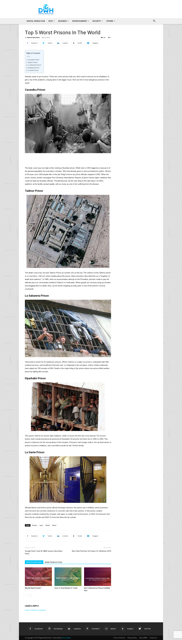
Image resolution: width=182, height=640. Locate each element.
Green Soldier (66, 638)
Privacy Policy (132, 638)
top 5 (41, 525)
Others (109, 21)
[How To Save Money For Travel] (67, 576)
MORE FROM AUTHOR (53, 562)
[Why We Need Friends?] (38, 576)
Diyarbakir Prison (33, 68)
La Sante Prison (33, 70)
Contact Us (153, 638)
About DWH (143, 638)
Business (62, 21)
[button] (154, 21)
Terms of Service (119, 638)
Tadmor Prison (33, 62)
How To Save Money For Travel (65, 588)
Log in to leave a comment (35, 610)
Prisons (34, 525)
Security (96, 21)
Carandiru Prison (33, 60)
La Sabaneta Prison (34, 65)
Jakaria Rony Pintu (33, 37)
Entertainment (79, 21)
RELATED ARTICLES (34, 562)
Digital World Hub (36, 21)
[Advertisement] (112, 9)
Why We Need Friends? (33, 588)
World (48, 525)
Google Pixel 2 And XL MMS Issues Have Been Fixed (43, 552)
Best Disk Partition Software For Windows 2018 (91, 551)
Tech (50, 21)
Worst (54, 525)
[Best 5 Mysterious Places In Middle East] (97, 576)
